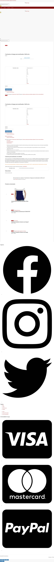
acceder (16, 179)
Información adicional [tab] (10, 141)
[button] (5, 8)
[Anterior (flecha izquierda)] (1, 561)
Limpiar (28, 83)
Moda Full (17, 94)
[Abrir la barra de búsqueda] (0, 39)
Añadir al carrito (8, 89)
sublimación (41, 94)
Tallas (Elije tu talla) (15, 108)
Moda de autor (14, 94)
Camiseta (23, 94)
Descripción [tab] (8, 140)
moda (39, 94)
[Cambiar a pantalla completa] (3, 560)
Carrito (12, 7)
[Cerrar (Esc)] (8, 560)
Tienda (5, 7)
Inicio (1, 7)
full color (37, 94)
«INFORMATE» (25, 166)
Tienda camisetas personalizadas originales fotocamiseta (8, 0)
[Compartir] (5, 560)
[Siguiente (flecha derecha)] (3, 561)
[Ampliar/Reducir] (1, 560)
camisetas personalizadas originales (30, 94)
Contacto (8, 7)
